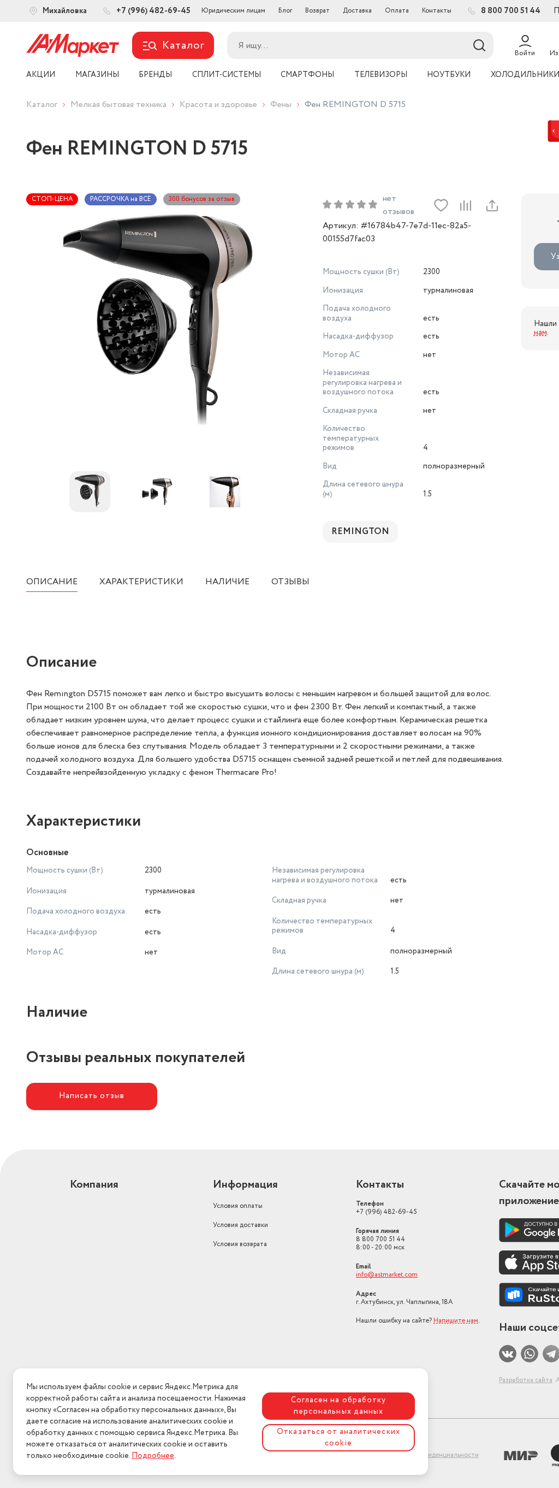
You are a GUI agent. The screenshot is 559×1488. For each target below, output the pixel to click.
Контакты (436, 10)
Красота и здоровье (218, 104)
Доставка (357, 10)
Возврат (317, 10)
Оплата (397, 10)
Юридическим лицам (233, 10)
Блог (285, 10)
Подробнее (153, 1455)
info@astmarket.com (387, 1274)
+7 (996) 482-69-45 (386, 1208)
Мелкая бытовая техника (118, 104)
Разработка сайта (525, 1380)
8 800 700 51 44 (380, 1239)
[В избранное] (441, 205)
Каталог (41, 104)
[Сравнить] (466, 205)
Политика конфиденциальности (429, 1455)
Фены (281, 104)
